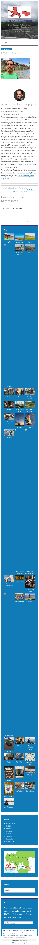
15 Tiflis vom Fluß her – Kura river (20, 190)
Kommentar (30, 222)
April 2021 (9, 828)
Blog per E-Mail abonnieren (15, 903)
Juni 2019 (9, 831)
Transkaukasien (19, 21)
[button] (9, 238)
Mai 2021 (9, 826)
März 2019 (9, 839)
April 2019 (9, 836)
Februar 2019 (10, 841)
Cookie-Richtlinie (20, 937)
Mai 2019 (9, 834)
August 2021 (10, 823)
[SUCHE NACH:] (19, 890)
